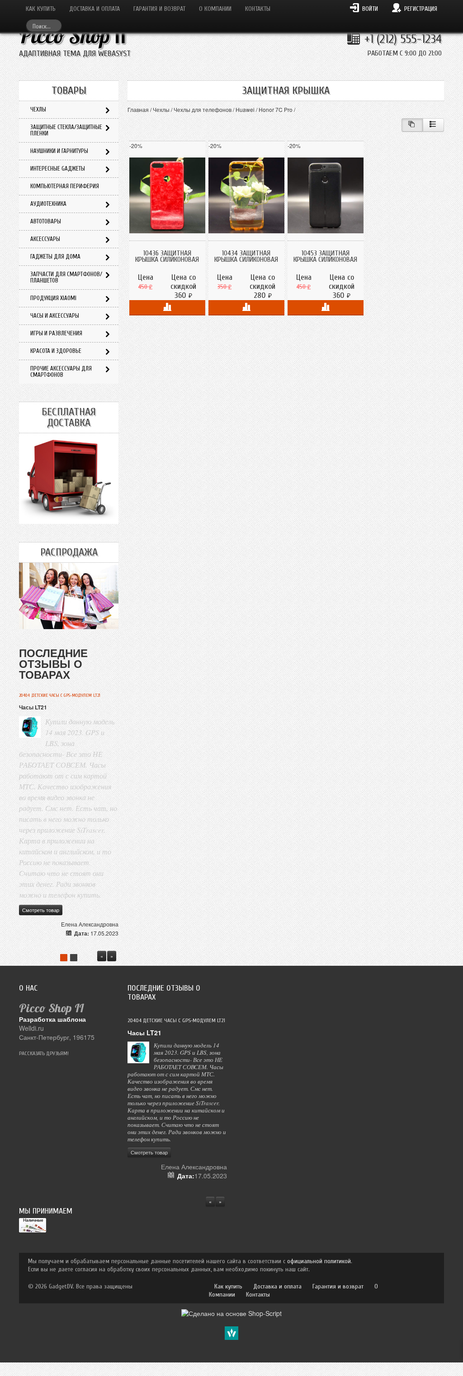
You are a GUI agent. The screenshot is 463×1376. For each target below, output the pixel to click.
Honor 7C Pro (276, 109)
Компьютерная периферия (64, 186)
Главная (138, 109)
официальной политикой (319, 1261)
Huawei (245, 109)
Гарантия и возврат (159, 9)
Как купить (41, 9)
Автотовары (45, 221)
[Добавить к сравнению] (167, 307)
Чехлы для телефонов (203, 109)
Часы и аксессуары (54, 315)
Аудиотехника (48, 203)
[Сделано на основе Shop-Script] (231, 1311)
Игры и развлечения (56, 333)
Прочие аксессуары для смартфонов (61, 371)
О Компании (215, 9)
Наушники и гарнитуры (59, 151)
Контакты (257, 9)
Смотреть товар (40, 909)
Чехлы (161, 109)
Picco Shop (72, 36)
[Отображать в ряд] (433, 125)
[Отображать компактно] (412, 125)
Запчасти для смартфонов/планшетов (66, 277)
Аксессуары (45, 239)
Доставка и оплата (94, 9)
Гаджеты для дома (55, 256)
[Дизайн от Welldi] (231, 1331)
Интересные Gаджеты (57, 168)
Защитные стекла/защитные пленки (66, 130)
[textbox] (44, 25)
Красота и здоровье (55, 350)
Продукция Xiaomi (53, 298)
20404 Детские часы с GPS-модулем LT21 (59, 695)
